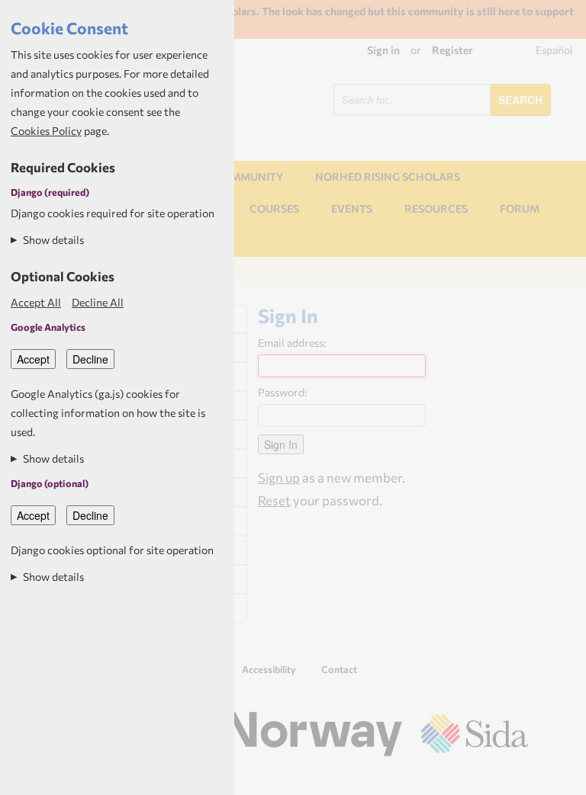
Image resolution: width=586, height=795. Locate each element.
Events (351, 208)
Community (248, 176)
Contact (339, 669)
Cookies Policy (46, 130)
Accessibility (269, 669)
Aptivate (514, 778)
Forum (519, 208)
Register (452, 49)
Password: (282, 392)
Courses (274, 208)
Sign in (383, 49)
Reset (274, 500)
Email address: (292, 342)
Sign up (279, 477)
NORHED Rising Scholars (387, 176)
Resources (436, 208)
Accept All (36, 302)
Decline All (98, 302)
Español (554, 49)
